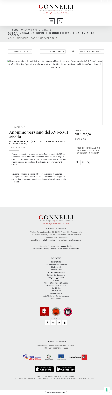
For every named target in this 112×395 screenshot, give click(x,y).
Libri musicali (56, 291)
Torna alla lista (22, 52)
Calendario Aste (30, 30)
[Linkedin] (58, 322)
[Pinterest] (77, 162)
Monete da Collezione (56, 272)
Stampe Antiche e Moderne (56, 265)
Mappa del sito (66, 246)
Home (15, 30)
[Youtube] (64, 322)
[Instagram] (53, 322)
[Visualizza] (44, 369)
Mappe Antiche (56, 293)
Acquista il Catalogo (88, 150)
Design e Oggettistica (56, 278)
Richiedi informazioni (88, 148)
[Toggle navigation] (52, 21)
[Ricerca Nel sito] (60, 21)
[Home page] (56, 8)
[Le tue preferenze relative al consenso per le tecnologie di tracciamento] (107, 390)
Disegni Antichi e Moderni (56, 286)
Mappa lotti (44, 246)
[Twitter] (88, 162)
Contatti (103, 1)
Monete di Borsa (56, 270)
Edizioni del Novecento (56, 275)
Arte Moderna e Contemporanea (56, 296)
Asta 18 (46, 30)
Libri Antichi (56, 262)
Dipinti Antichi (56, 299)
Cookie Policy (67, 249)
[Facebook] (82, 162)
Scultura (56, 280)
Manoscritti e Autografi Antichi (56, 283)
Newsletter (55, 246)
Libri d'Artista (56, 288)
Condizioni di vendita (88, 153)
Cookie (76, 249)
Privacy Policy (56, 249)
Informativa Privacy (41, 249)
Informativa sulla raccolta (56, 393)
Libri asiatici (56, 267)
